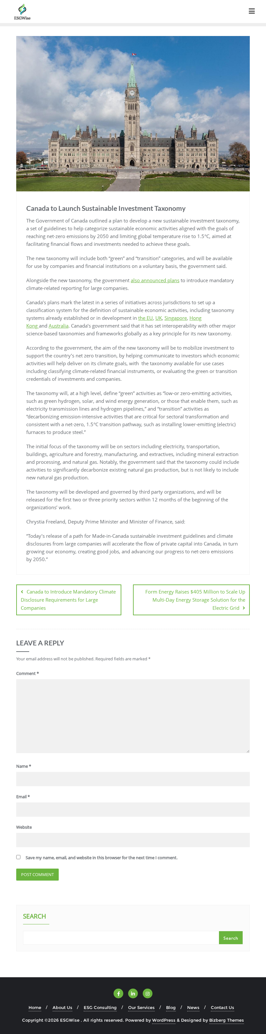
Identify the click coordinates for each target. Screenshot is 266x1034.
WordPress (163, 1020)
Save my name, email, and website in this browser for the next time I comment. (101, 857)
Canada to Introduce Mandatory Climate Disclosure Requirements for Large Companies (68, 599)
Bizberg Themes (226, 1020)
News (193, 1007)
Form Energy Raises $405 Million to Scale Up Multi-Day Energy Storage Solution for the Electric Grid (195, 599)
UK (158, 318)
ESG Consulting (100, 1007)
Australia (58, 325)
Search (34, 916)
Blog (171, 1007)
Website (24, 827)
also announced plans (155, 280)
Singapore (175, 318)
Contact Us (222, 1007)
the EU (145, 318)
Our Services (141, 1007)
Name (23, 766)
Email (23, 797)
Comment (27, 673)
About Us (62, 1007)
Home (35, 1007)
